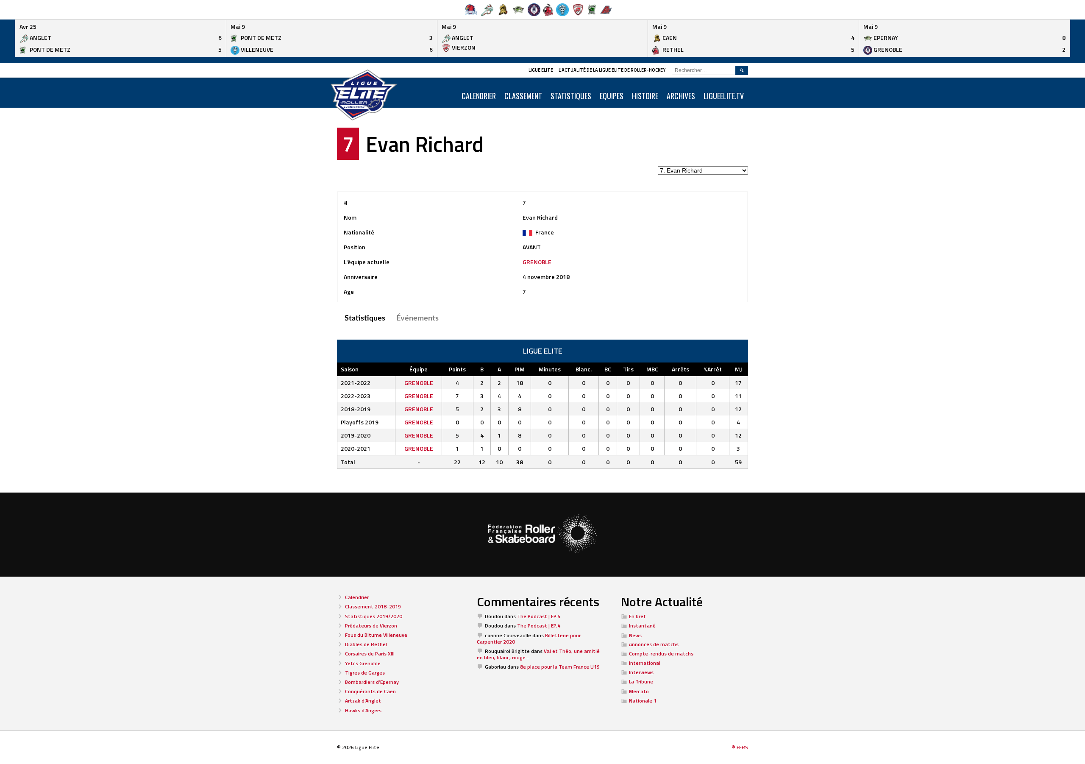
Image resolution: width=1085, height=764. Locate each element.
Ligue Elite (541, 70)
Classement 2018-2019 (373, 606)
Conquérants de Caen (370, 691)
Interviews (641, 672)
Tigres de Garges (365, 673)
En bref (637, 616)
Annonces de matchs (654, 644)
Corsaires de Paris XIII (370, 654)
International (644, 663)
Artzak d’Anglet (363, 701)
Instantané (642, 626)
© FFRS (740, 747)
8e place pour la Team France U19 (560, 667)
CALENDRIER (479, 95)
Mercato (639, 691)
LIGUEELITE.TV (724, 95)
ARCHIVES (681, 95)
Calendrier (357, 597)
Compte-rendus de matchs (661, 654)
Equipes (611, 95)
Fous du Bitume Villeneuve (376, 635)
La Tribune (641, 682)
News (635, 635)
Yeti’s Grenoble (363, 663)
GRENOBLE (537, 261)
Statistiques (571, 95)
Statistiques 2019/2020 (373, 616)
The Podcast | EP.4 (538, 616)
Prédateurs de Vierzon (371, 626)
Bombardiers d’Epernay (372, 682)
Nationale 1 (643, 701)
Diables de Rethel (366, 644)
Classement (523, 95)
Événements (417, 318)
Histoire (645, 95)
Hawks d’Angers (363, 710)
